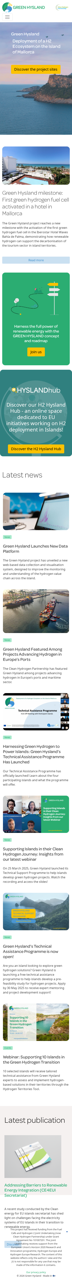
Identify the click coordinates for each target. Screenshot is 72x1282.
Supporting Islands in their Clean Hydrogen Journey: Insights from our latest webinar (33, 854)
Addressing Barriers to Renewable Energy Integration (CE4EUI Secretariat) (35, 1190)
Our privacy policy (36, 1272)
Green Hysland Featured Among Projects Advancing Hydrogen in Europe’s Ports (32, 654)
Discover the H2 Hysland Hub (36, 448)
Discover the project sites (35, 69)
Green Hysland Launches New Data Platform (35, 548)
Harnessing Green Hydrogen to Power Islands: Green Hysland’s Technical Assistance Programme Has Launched (33, 754)
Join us (36, 351)
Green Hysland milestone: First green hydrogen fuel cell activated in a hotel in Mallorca (35, 203)
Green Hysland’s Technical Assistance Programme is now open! (30, 951)
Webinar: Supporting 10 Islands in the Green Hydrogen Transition (34, 1059)
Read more (36, 260)
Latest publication (34, 1120)
